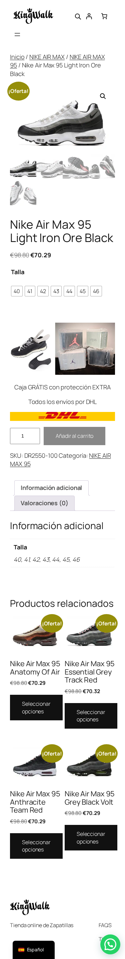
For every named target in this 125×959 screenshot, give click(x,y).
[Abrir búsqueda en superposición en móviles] (78, 16)
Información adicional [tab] (51, 488)
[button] (103, 96)
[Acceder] (89, 16)
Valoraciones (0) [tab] (44, 503)
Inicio (17, 57)
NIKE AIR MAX (47, 57)
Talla (17, 272)
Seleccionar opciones (36, 707)
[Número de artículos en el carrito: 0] (104, 16)
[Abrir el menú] (17, 35)
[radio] (16, 291)
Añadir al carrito (74, 436)
